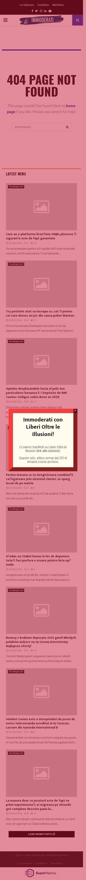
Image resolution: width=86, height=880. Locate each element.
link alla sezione (48, 451)
